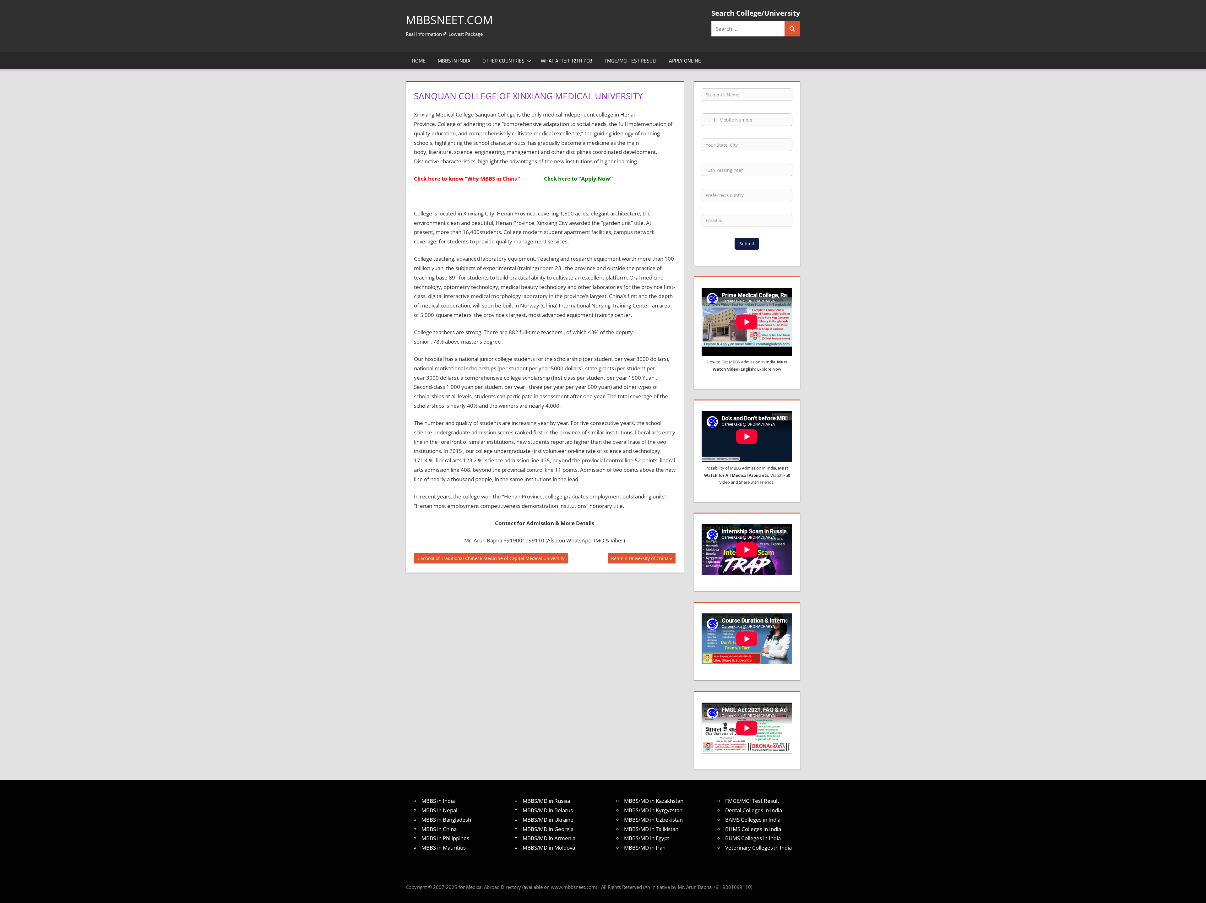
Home (419, 60)
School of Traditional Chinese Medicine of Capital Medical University (492, 559)
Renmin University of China (640, 559)
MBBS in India (454, 60)
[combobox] (709, 120)
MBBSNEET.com (449, 20)
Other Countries (503, 60)
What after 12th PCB (566, 60)
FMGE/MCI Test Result (631, 60)
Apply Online (685, 60)
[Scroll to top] (1195, 892)
